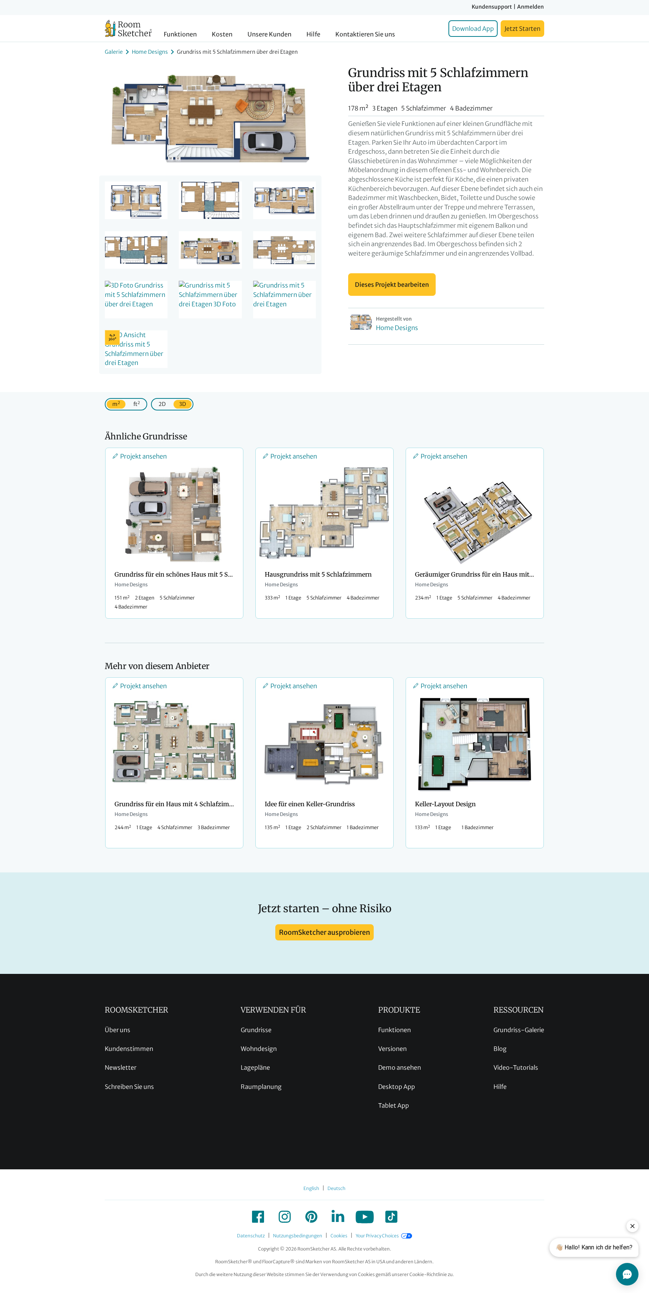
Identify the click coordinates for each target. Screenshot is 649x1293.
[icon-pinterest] (311, 1217)
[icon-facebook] (258, 1217)
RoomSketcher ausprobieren (324, 932)
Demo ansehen (399, 1067)
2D (162, 404)
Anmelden (530, 6)
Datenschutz (251, 1235)
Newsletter (120, 1067)
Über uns (117, 1030)
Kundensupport (492, 6)
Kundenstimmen (129, 1048)
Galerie (114, 51)
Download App (473, 28)
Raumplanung (261, 1086)
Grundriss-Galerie (519, 1030)
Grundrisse (256, 1030)
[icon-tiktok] (391, 1217)
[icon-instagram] (285, 1217)
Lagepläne (255, 1067)
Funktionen (180, 34)
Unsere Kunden (269, 34)
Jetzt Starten (522, 28)
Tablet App (393, 1105)
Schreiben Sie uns (129, 1086)
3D (182, 404)
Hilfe (313, 34)
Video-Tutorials (516, 1067)
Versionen (392, 1048)
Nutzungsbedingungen (297, 1235)
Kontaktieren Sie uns (365, 34)
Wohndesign (259, 1048)
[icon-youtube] (365, 1217)
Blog (500, 1048)
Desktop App (396, 1086)
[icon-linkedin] (338, 1217)
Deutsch (337, 1188)
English (311, 1188)
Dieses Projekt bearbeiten (392, 284)
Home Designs (150, 51)
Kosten (222, 34)
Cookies (339, 1235)
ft (136, 403)
